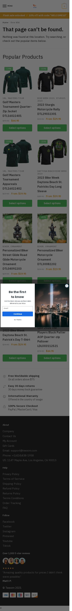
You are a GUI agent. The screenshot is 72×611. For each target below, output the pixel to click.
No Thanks (17, 320)
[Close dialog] (66, 286)
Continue (17, 314)
